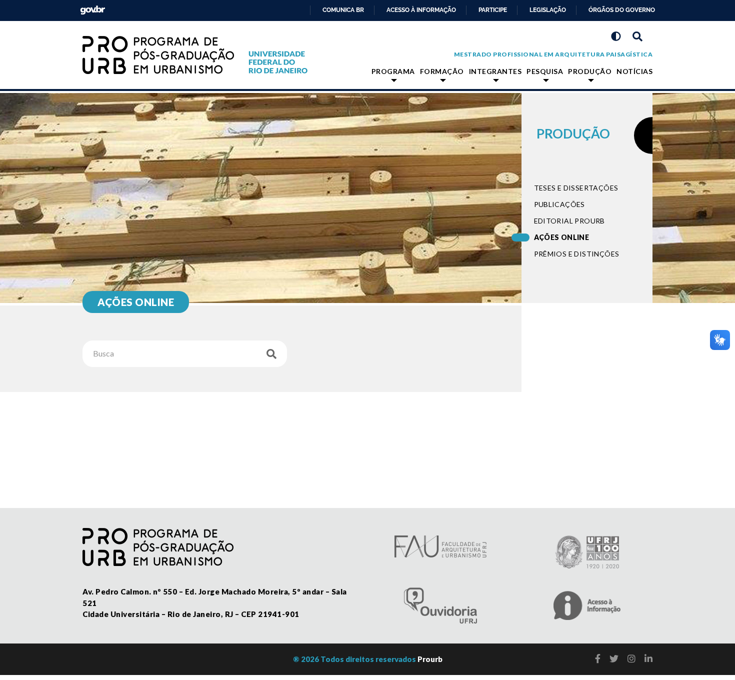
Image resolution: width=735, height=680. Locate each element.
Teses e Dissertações (576, 188)
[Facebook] (597, 658)
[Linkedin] (648, 658)
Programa (393, 71)
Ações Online (562, 237)
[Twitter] (614, 658)
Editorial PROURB (569, 220)
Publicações (559, 204)
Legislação (548, 10)
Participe (492, 10)
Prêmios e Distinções (577, 254)
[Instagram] (632, 658)
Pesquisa (544, 71)
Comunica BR (343, 10)
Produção (590, 71)
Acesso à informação (421, 10)
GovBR (90, 7)
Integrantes (495, 71)
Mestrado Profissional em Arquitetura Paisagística (553, 54)
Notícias (634, 71)
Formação (442, 71)
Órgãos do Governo (621, 10)
